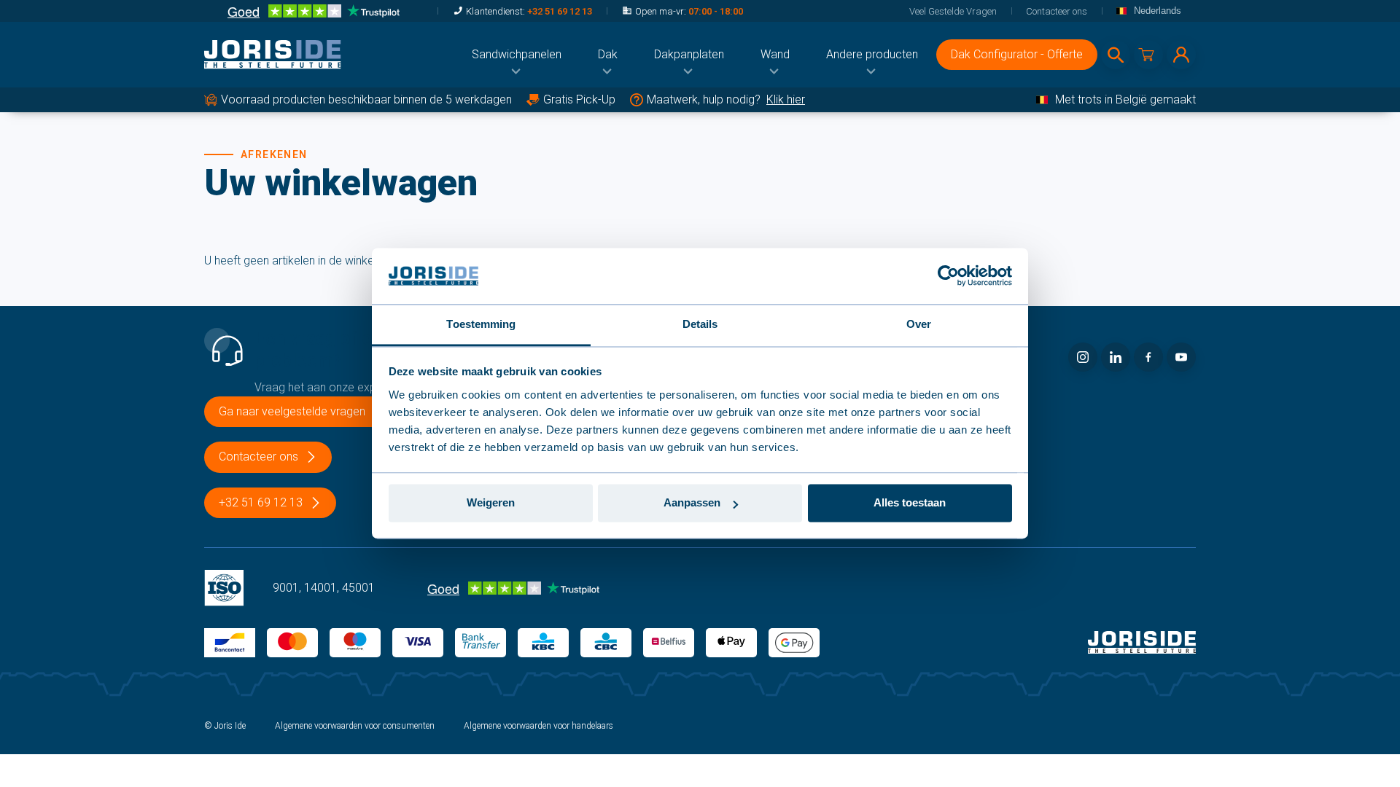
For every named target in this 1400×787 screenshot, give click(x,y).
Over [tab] (918, 324)
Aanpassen (692, 503)
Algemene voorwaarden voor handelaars (538, 726)
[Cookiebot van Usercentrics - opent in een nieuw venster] (948, 276)
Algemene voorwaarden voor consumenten (355, 726)
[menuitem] (517, 54)
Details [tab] (700, 324)
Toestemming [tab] (481, 324)
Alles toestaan (910, 503)
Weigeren (491, 503)
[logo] (272, 55)
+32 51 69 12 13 (559, 11)
